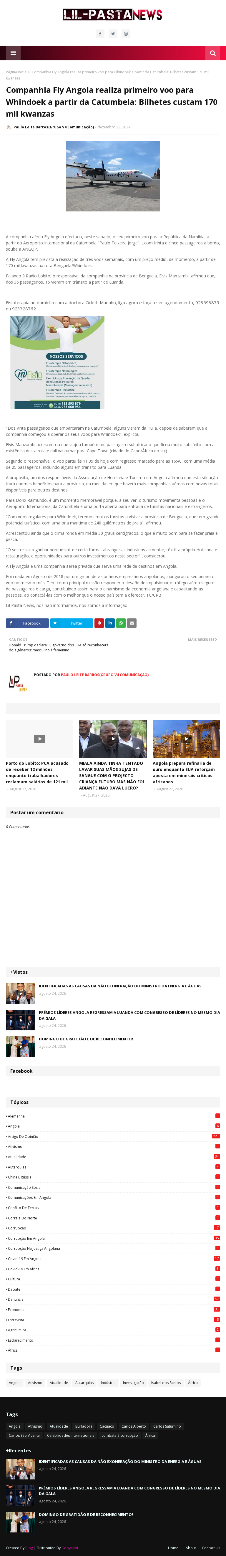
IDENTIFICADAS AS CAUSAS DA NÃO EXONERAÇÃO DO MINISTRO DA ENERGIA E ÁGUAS (120, 986)
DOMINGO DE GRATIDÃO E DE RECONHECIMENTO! (86, 1039)
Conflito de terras (113, 1207)
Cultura (113, 1279)
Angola (113, 1126)
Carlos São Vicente (24, 1435)
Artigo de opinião (113, 1136)
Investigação (133, 1382)
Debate (113, 1289)
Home (173, 1547)
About (191, 1547)
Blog (29, 1547)
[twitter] (113, 33)
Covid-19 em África (113, 1269)
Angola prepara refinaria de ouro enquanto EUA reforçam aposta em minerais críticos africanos (184, 772)
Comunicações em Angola (113, 1197)
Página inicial (16, 72)
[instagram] (126, 33)
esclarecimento (113, 1340)
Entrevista (113, 1319)
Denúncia (113, 1299)
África (113, 1350)
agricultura (113, 1329)
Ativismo (113, 1146)
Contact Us (211, 1547)
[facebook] (100, 33)
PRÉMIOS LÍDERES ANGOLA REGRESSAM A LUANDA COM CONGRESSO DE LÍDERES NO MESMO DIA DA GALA (129, 1015)
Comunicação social (113, 1187)
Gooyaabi (70, 1547)
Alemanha (113, 1116)
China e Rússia (113, 1177)
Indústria (108, 1382)
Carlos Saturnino (167, 1426)
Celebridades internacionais (70, 1435)
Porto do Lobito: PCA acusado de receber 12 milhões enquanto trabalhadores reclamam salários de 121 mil (37, 772)
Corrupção (113, 1228)
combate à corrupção (120, 1435)
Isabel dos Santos (166, 1382)
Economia (113, 1309)
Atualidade (113, 1156)
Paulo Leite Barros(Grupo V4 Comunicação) (54, 127)
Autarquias (113, 1167)
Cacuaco (107, 1426)
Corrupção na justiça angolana (113, 1248)
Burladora (83, 1426)
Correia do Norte (113, 1218)
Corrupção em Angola (113, 1238)
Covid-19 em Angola (113, 1258)
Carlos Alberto (134, 1426)
